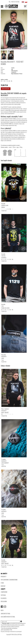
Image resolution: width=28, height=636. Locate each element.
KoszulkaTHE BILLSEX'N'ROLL (4, 256)
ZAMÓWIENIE (4, 592)
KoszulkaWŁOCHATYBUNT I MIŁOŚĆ (5, 562)
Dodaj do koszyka (5, 89)
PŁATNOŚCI (3, 598)
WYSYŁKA (3, 595)
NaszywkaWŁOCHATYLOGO (4, 356)
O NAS (2, 583)
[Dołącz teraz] (21, 621)
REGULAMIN (4, 601)
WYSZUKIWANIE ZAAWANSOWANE (9, 580)
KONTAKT (3, 586)
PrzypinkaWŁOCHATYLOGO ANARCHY (5, 461)
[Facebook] (2, 606)
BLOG (2, 610)
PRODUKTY (3, 576)
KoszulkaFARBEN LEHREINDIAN (4, 205)
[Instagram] (5, 606)
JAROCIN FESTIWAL (5, 613)
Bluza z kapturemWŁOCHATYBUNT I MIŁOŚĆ (5, 410)
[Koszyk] (25, 6)
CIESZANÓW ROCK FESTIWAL (8, 617)
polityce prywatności (15, 626)
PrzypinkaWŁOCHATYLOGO (4, 511)
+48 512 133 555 (15, 2)
